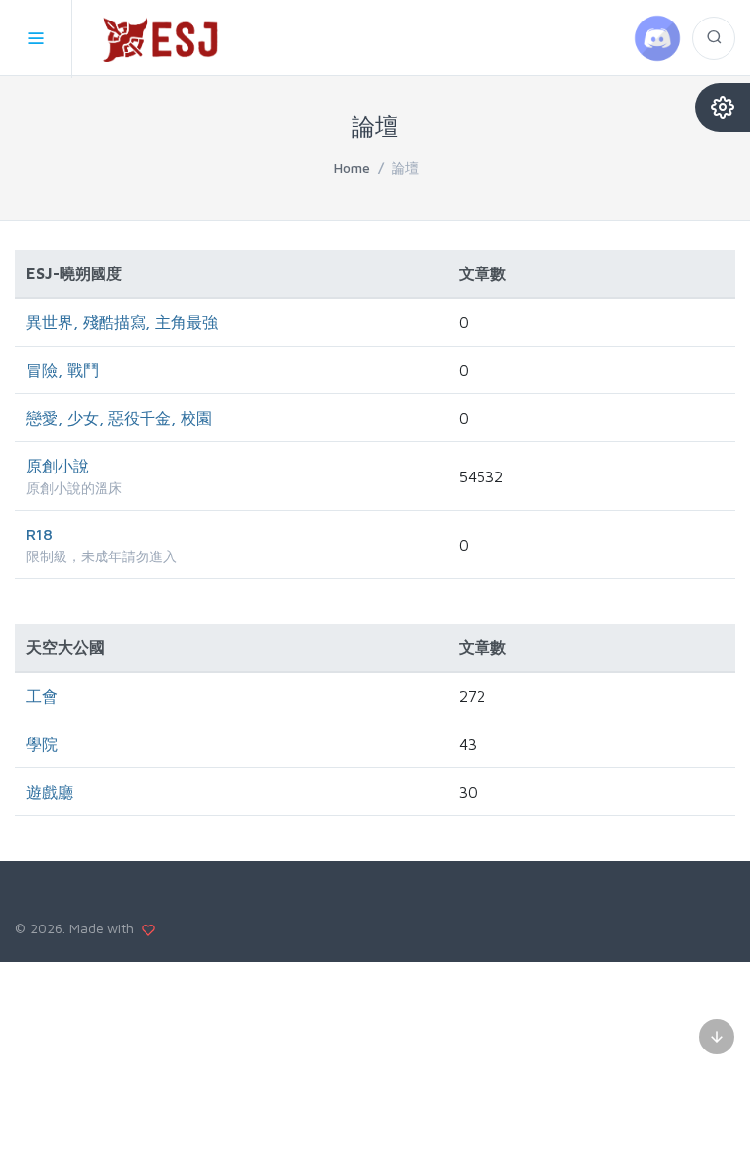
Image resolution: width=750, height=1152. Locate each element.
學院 (42, 744)
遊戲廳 (49, 792)
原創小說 (57, 465)
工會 (42, 696)
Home (352, 167)
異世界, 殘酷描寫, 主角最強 (122, 322)
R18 (39, 534)
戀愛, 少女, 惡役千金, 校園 (119, 418)
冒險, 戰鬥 (62, 370)
